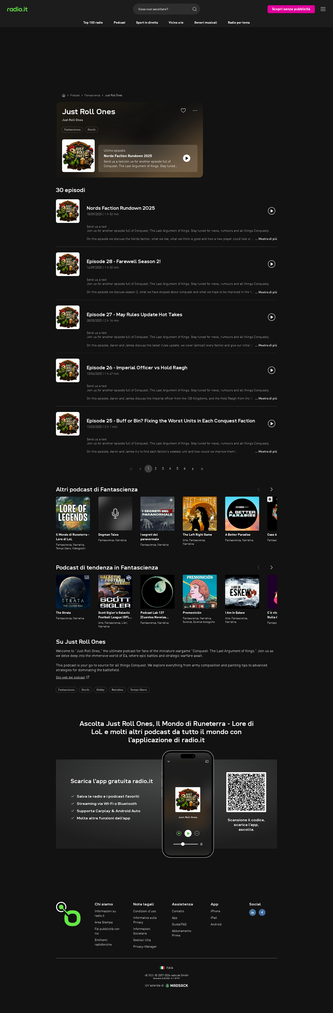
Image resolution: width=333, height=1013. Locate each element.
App (174, 917)
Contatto (178, 911)
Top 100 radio (93, 22)
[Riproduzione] (186, 158)
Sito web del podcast (70, 677)
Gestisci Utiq (142, 940)
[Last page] (201, 469)
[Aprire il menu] (323, 9)
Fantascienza (72, 129)
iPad (214, 917)
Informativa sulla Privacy (145, 920)
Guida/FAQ (179, 924)
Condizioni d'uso (144, 911)
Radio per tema (239, 22)
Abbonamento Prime (181, 933)
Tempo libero (138, 690)
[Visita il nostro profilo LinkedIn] (252, 912)
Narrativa (117, 690)
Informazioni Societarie (141, 931)
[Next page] (192, 469)
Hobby (100, 690)
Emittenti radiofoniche (103, 942)
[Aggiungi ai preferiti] (183, 110)
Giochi (91, 129)
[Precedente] (258, 487)
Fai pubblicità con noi (107, 931)
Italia (169, 967)
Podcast (119, 22)
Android (216, 924)
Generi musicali (205, 22)
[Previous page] (140, 469)
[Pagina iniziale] (63, 95)
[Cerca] (194, 9)
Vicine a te (176, 22)
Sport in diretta (147, 22)
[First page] (131, 469)
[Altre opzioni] (195, 110)
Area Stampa (104, 922)
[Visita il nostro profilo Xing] (262, 912)
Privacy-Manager (145, 946)
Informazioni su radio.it (105, 913)
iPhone (215, 911)
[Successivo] (271, 487)
